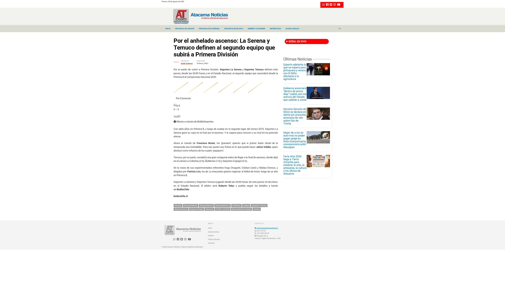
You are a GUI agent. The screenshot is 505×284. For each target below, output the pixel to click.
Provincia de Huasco (233, 29)
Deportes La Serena (259, 205)
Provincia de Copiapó (184, 29)
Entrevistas (275, 29)
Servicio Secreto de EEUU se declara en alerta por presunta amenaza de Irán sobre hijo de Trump (294, 116)
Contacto (211, 243)
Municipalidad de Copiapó (241, 209)
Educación (209, 209)
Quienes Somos (213, 232)
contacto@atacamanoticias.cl (267, 228)
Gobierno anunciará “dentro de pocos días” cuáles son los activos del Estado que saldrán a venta (294, 94)
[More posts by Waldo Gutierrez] (176, 61)
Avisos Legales (292, 29)
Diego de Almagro (196, 209)
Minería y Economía (256, 29)
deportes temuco (181, 209)
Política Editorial (214, 239)
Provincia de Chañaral (209, 29)
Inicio (167, 29)
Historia (211, 236)
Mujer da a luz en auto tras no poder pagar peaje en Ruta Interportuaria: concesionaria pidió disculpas (294, 140)
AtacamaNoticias (206, 205)
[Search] (339, 28)
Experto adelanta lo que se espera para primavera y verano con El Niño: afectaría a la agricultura (294, 71)
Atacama (178, 205)
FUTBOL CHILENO (222, 209)
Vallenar (257, 209)
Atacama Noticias (190, 205)
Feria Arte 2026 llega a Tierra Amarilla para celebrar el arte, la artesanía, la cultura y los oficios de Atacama (295, 165)
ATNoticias (236, 205)
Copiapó (246, 205)
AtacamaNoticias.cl (222, 205)
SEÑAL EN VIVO (297, 41)
